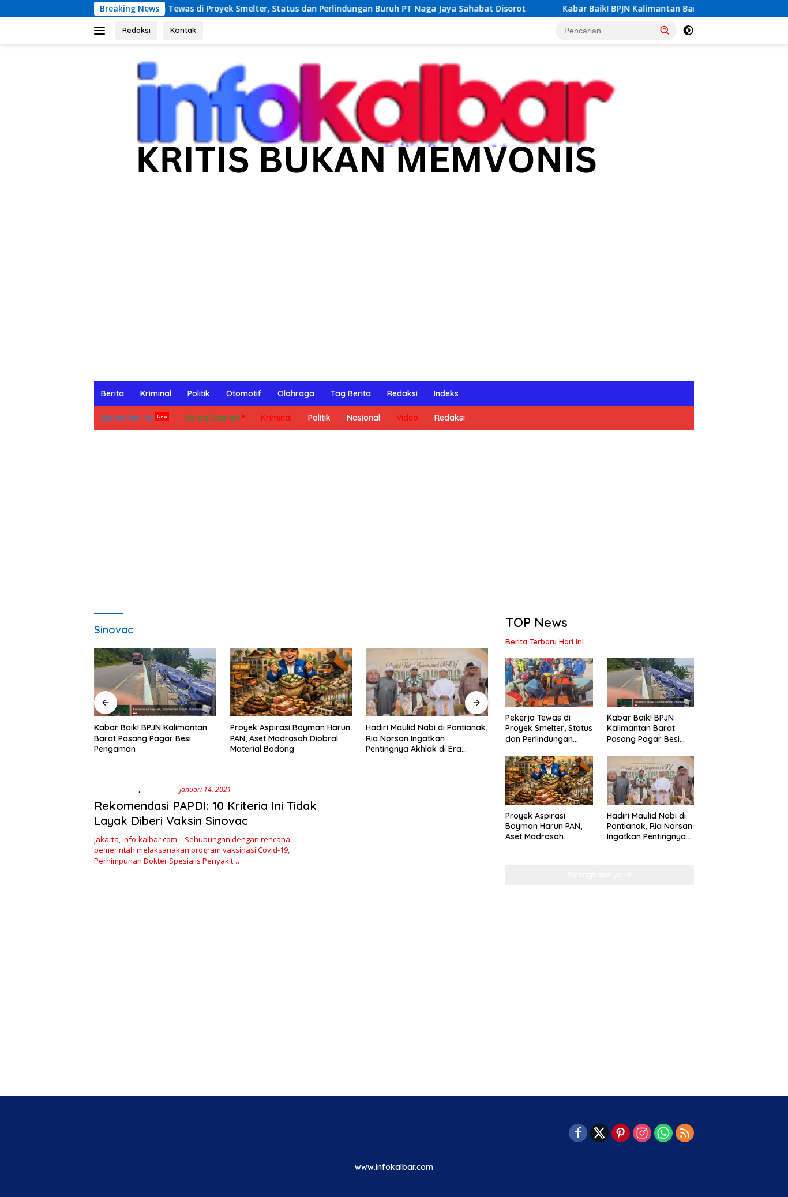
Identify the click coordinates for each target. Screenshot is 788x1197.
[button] (665, 30)
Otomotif (243, 393)
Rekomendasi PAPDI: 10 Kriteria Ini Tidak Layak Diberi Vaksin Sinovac (205, 813)
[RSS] (685, 1134)
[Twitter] (599, 1134)
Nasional (363, 417)
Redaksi (136, 30)
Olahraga (295, 393)
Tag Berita (351, 393)
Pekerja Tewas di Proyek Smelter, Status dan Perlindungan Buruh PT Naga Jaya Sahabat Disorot (258, 8)
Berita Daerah (212, 417)
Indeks (446, 393)
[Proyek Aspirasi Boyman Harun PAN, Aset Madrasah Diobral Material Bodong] (291, 682)
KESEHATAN (116, 789)
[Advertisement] (394, 295)
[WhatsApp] (663, 1134)
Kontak (183, 30)
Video (407, 417)
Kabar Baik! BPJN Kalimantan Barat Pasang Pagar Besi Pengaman (622, 8)
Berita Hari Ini (126, 417)
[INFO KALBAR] (364, 124)
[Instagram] (642, 1134)
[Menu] (102, 30)
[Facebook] (578, 1134)
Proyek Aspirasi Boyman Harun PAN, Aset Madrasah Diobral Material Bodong (290, 737)
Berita (112, 393)
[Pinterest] (620, 1134)
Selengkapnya (595, 874)
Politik (198, 393)
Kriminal (155, 393)
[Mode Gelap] (688, 30)
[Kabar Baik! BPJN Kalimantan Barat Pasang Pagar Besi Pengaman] (155, 682)
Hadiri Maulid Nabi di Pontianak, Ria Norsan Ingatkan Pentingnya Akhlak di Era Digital (426, 738)
